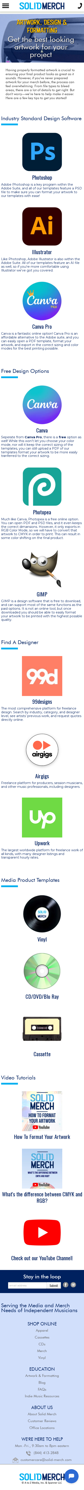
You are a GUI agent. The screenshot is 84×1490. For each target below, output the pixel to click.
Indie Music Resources (42, 1396)
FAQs (42, 1389)
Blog (42, 1382)
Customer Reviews (42, 1421)
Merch (42, 1351)
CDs (42, 1344)
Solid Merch (42, 6)
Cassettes (42, 1337)
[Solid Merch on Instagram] (73, 1284)
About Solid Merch (42, 1414)
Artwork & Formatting (42, 1376)
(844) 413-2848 (46, 1453)
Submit (54, 1285)
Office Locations (42, 1428)
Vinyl (42, 1358)
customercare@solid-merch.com (46, 1459)
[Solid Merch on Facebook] (66, 1284)
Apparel (42, 1330)
